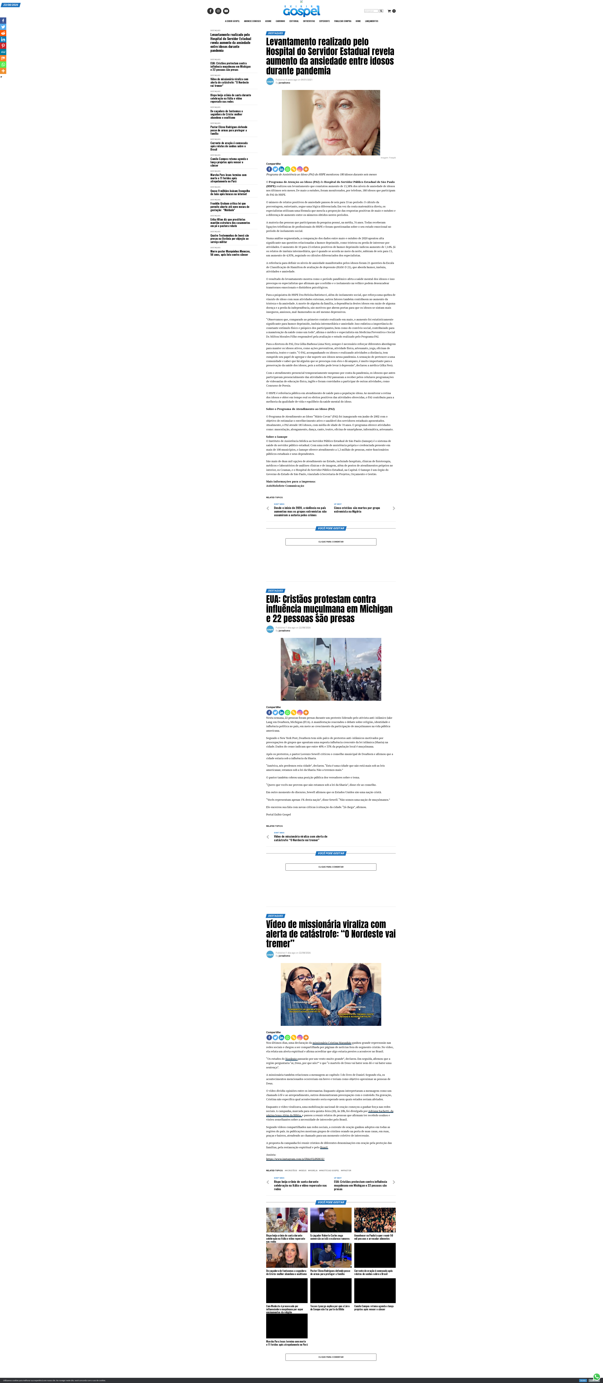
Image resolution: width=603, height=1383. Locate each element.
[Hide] (1, 77)
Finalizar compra (342, 21)
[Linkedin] (281, 169)
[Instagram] (300, 169)
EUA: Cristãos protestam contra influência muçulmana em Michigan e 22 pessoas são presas (230, 66)
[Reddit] (3, 33)
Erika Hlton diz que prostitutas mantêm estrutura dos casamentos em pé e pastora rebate (230, 222)
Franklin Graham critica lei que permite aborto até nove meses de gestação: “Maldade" (229, 206)
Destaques (215, 31)
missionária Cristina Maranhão (331, 999)
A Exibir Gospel (232, 21)
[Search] (381, 11)
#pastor (346, 1127)
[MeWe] (3, 52)
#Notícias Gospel (329, 1127)
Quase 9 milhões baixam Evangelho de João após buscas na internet (230, 192)
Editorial (294, 21)
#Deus (303, 1127)
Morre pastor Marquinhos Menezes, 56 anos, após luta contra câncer (230, 253)
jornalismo (284, 82)
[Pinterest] (3, 46)
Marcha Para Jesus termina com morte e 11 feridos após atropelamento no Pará (228, 178)
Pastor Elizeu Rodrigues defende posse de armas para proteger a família (228, 130)
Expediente (324, 21)
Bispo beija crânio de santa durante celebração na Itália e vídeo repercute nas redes (230, 98)
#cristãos (291, 1127)
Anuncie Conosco (252, 21)
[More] (306, 169)
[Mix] (3, 58)
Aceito (583, 1380)
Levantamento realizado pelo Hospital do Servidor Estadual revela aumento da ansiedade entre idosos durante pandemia (230, 42)
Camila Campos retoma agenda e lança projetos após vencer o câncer (229, 162)
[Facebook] (269, 169)
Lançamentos (371, 21)
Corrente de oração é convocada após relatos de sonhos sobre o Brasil (228, 146)
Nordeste (291, 1015)
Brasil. (324, 1103)
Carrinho (280, 21)
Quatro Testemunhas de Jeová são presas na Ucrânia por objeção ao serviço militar (229, 239)
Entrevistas (309, 21)
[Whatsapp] (287, 169)
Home (358, 21)
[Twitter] (275, 169)
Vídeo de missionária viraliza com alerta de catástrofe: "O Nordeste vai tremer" (229, 82)
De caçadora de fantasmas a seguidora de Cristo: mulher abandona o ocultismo (226, 114)
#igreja (313, 1127)
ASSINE (268, 21)
